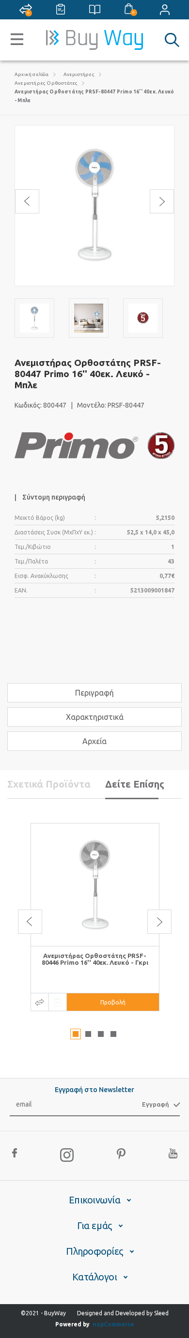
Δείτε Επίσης (134, 784)
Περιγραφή (94, 692)
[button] (75, 1034)
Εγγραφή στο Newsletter (94, 1090)
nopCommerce (113, 1324)
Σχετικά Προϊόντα (49, 784)
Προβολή (113, 1002)
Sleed (161, 1313)
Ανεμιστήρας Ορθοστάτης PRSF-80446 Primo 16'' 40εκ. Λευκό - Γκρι (95, 959)
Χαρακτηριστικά (95, 717)
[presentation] (27, 201)
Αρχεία (94, 741)
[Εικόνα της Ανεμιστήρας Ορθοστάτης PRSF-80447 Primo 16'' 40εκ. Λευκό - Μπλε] (34, 318)
